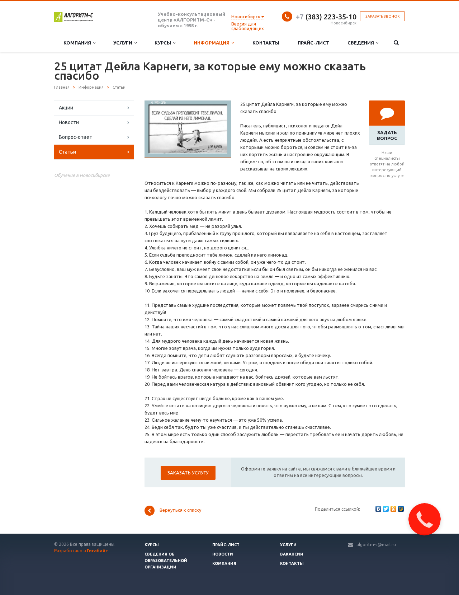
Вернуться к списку (180, 510)
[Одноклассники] (393, 509)
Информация (213, 42)
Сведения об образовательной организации (166, 560)
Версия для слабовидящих (247, 26)
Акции (66, 108)
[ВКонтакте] (378, 509)
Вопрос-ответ (75, 137)
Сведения (361, 42)
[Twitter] (386, 509)
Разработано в (81, 550)
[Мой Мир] (401, 509)
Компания (78, 42)
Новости (69, 122)
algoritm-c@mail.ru (376, 544)
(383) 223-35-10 (326, 17)
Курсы (164, 42)
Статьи (67, 152)
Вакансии (291, 554)
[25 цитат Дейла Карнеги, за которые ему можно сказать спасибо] (188, 104)
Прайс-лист (313, 42)
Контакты (265, 42)
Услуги (123, 42)
